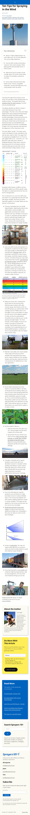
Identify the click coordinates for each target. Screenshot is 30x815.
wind (23, 18)
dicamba (10, 17)
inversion (22, 17)
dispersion (14, 17)
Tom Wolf (9, 15)
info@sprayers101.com (9, 765)
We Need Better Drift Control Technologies (12, 699)
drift (18, 17)
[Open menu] (15, 2)
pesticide (4, 18)
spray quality (15, 18)
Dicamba (15, 252)
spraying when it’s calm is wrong (11, 103)
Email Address (5, 790)
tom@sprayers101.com (9, 777)
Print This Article (11, 669)
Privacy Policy (25, 812)
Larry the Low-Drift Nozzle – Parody (14, 704)
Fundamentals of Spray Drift (12, 694)
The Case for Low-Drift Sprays (12, 714)
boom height (5, 17)
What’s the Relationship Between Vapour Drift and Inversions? (13, 709)
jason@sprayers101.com (9, 771)
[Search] (7, 734)
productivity (9, 18)
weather (20, 18)
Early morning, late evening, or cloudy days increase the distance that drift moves (17, 438)
